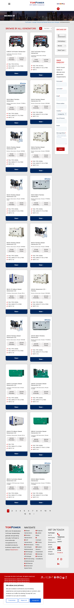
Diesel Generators (28, 532)
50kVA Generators (10, 582)
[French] (59, 3)
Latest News (38, 534)
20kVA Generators (23, 579)
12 (25, 514)
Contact (38, 540)
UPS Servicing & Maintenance (29, 560)
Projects (39, 530)
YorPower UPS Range (28, 555)
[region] (23, 593)
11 (50, 511)
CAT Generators (28, 541)
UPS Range (28, 552)
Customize (11, 600)
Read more (14, 550)
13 (30, 514)
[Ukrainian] (62, 3)
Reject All (24, 600)
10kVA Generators (10, 579)
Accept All (35, 600)
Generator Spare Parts (28, 567)
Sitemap (39, 554)
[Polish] (64, 3)
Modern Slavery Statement (39, 549)
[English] (57, 3)
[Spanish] (61, 3)
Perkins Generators (28, 536)
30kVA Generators (10, 580)
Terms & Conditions (39, 558)
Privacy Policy (39, 543)
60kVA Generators (23, 582)
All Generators (61, 36)
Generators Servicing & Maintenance (28, 547)
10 (45, 511)
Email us (60, 552)
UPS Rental (28, 563)
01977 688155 (33, 5)
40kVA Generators (23, 580)
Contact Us (41, 5)
